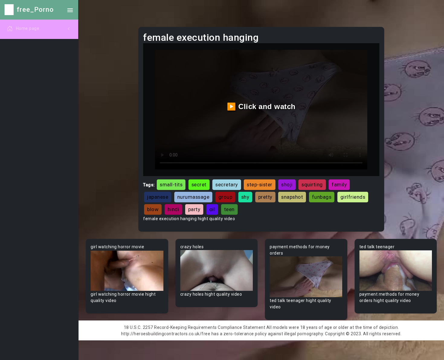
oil (212, 209)
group (225, 197)
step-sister (259, 185)
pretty (265, 197)
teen (229, 209)
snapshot (292, 197)
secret (199, 185)
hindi (173, 209)
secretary (226, 185)
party (194, 209)
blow (153, 209)
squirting (312, 185)
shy (245, 197)
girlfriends (352, 197)
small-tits (171, 185)
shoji (287, 185)
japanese (157, 197)
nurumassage (193, 197)
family (339, 185)
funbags (322, 197)
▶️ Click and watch (261, 106)
